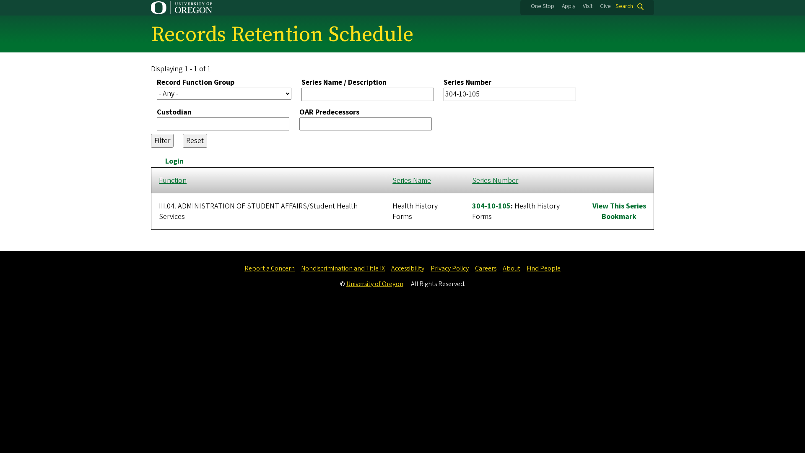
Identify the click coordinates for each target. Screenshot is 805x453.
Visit (587, 6)
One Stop (542, 6)
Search (624, 6)
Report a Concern (269, 268)
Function (173, 180)
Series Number (467, 82)
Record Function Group (195, 82)
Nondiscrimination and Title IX (343, 268)
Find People (544, 268)
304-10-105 (491, 206)
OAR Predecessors (329, 112)
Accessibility (407, 268)
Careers (485, 268)
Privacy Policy (450, 268)
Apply (568, 6)
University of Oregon (374, 284)
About (511, 268)
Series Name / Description (344, 82)
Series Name (411, 180)
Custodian (174, 112)
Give (605, 6)
